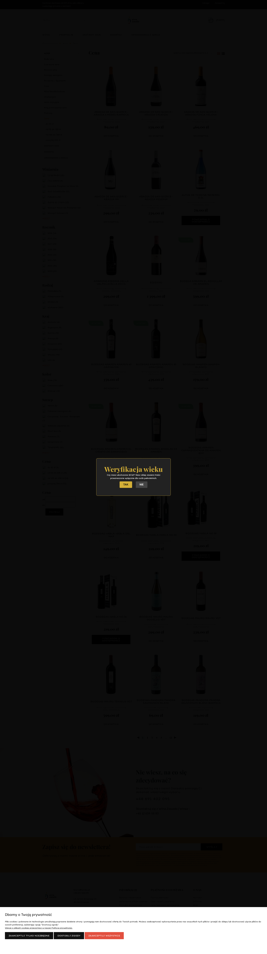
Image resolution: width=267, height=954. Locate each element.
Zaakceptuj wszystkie (104, 935)
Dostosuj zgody (68, 935)
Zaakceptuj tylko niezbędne (29, 935)
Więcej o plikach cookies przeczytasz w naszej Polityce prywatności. (38, 928)
